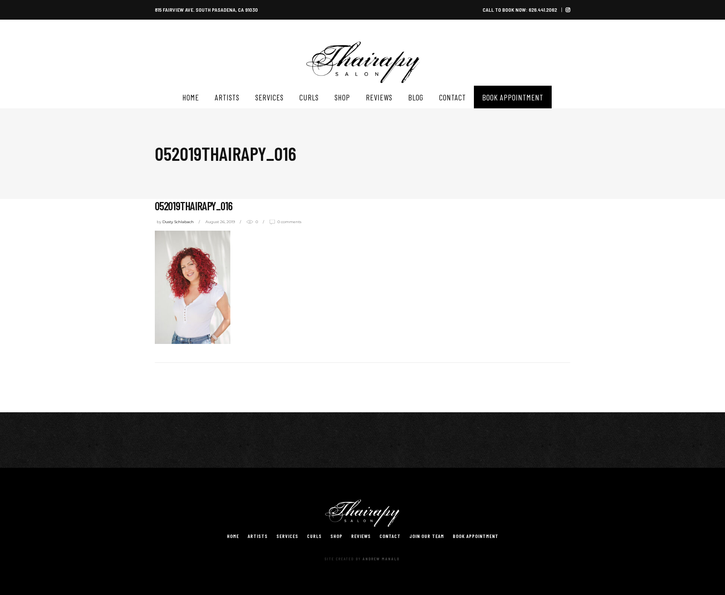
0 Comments (289, 221)
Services (287, 536)
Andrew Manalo (381, 558)
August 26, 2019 (220, 221)
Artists (258, 536)
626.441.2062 (543, 9)
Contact (390, 536)
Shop (336, 536)
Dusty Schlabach (178, 221)
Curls (314, 536)
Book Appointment (475, 536)
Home (233, 536)
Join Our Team (426, 536)
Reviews (361, 536)
